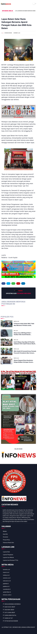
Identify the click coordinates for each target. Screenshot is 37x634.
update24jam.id (7, 592)
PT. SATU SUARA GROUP (9, 612)
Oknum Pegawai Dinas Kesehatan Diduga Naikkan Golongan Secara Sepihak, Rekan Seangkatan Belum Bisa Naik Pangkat (24, 361)
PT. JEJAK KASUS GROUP (9, 607)
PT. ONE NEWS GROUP (8, 609)
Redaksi (5, 531)
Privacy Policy (6, 540)
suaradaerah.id (6, 589)
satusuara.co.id (7, 581)
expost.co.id (6, 572)
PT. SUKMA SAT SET (8, 618)
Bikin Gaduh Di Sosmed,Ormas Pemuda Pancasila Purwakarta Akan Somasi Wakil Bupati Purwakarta (25, 352)
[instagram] (12, 630)
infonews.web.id (7, 595)
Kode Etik (5, 534)
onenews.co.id (6, 578)
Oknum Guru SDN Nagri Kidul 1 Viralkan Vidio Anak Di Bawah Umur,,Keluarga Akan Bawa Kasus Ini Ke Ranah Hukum (24, 334)
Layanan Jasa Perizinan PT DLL (10, 560)
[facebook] (3, 283)
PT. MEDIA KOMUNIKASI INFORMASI (12, 604)
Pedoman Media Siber (8, 542)
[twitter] (8, 283)
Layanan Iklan (6, 552)
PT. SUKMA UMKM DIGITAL (9, 615)
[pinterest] (18, 283)
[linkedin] (23, 283)
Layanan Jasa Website (8, 557)
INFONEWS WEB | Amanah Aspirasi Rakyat (24, 627)
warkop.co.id (6, 575)
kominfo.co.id (6, 569)
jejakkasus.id (6, 586)
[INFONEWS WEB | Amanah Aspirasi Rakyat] (6, 5)
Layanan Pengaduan (8, 554)
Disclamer (5, 537)
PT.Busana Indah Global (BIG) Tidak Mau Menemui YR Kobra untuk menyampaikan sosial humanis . (24, 324)
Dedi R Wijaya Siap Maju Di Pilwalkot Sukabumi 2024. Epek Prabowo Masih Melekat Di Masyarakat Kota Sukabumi (25, 343)
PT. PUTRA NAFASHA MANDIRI (10, 621)
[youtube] (15, 630)
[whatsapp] (13, 283)
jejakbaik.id (6, 583)
